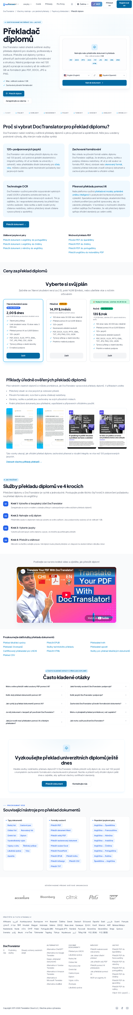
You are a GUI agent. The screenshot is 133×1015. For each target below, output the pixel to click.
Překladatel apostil (98, 646)
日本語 (60, 925)
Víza (27, 851)
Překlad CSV (9, 655)
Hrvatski (26, 925)
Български (38, 921)
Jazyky (26, 4)
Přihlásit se (109, 4)
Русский (81, 929)
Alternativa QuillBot (54, 984)
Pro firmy (61, 4)
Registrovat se (124, 4)
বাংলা (46, 921)
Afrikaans (7, 921)
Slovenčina (91, 929)
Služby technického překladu (60, 646)
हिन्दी (19, 925)
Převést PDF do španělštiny (81, 240)
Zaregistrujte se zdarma (16, 101)
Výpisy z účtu (13, 846)
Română (72, 929)
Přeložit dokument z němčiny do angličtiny (23, 248)
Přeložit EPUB (53, 642)
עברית (13, 925)
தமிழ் (14, 932)
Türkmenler (38, 932)
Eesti (103, 921)
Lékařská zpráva (14, 851)
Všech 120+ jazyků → (121, 993)
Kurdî (94, 925)
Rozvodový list (27, 830)
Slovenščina (103, 929)
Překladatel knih (97, 642)
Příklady (48, 4)
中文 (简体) (92, 932)
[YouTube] (127, 1008)
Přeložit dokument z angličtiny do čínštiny (22, 244)
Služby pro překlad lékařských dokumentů (110, 651)
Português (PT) (61, 929)
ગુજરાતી (6, 925)
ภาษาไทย (28, 932)
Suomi (116, 921)
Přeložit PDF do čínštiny (80, 244)
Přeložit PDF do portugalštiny (82, 248)
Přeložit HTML (53, 651)
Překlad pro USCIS (76, 951)
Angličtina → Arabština (103, 840)
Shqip (112, 929)
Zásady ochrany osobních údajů (31, 951)
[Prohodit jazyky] (94, 75)
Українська (66, 932)
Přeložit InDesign (58, 861)
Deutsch (77, 921)
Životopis (72, 984)
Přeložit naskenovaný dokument (64, 840)
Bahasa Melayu (118, 925)
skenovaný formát (113, 164)
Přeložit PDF (56, 825)
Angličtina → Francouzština (105, 830)
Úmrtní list (12, 835)
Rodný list (12, 825)
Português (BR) (47, 929)
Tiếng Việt (82, 932)
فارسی (109, 921)
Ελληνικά (87, 921)
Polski (36, 929)
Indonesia (43, 925)
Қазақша (79, 925)
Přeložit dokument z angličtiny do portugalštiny (25, 240)
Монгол (102, 925)
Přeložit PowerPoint (59, 851)
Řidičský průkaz (29, 846)
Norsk (17, 929)
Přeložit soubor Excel (59, 846)
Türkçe (56, 932)
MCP (98, 4)
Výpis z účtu (74, 980)
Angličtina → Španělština (104, 825)
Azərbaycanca (26, 921)
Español (96, 921)
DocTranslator (11, 946)
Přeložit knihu (71, 856)
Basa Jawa (69, 925)
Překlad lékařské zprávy (14, 642)
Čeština (62, 921)
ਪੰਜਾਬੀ (30, 929)
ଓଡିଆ (23, 929)
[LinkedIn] (116, 1008)
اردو (74, 932)
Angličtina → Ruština (102, 856)
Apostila (11, 856)
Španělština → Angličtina (104, 861)
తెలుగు (20, 932)
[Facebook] (122, 1008)
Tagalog (48, 932)
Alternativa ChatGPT (55, 949)
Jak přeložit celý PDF (98, 962)
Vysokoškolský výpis (16, 840)
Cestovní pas (25, 825)
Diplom (23, 835)
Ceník (38, 4)
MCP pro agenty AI (98, 978)
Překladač (12, 4)
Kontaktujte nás (79, 783)
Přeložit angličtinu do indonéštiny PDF (86, 252)
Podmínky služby (12, 951)
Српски (119, 929)
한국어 (87, 925)
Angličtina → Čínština (103, 846)
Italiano (52, 925)
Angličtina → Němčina (103, 835)
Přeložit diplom (15, 93)
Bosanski (53, 921)
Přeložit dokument (54, 783)
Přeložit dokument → (16, 224)
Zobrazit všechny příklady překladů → (24, 461)
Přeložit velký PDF (58, 835)
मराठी (108, 925)
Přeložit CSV (74, 861)
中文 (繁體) (103, 932)
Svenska (6, 932)
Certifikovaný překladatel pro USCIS (20, 651)
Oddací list (12, 830)
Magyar (34, 925)
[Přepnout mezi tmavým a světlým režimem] (72, 4)
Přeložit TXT (56, 866)
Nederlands (7, 929)
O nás (4, 951)
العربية (15, 921)
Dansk (69, 921)
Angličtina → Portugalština (105, 851)
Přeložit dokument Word (60, 830)
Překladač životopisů (13, 646)
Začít (23, 355)
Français (125, 921)
